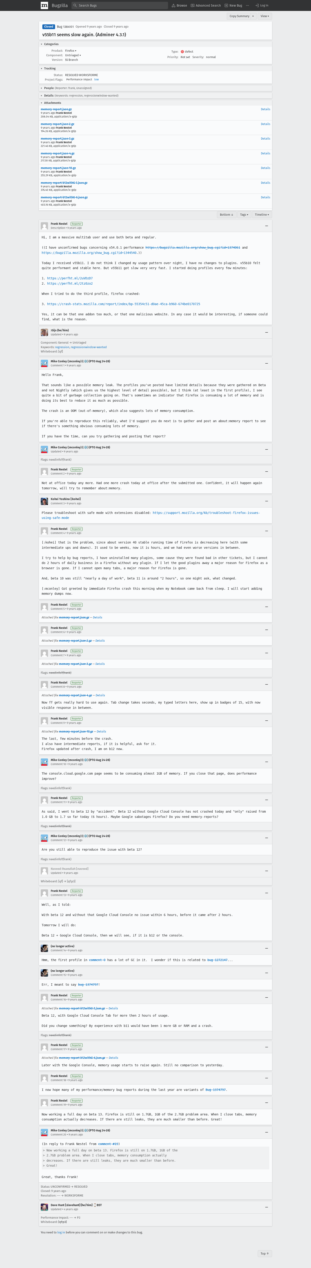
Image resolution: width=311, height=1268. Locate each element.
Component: (54, 55)
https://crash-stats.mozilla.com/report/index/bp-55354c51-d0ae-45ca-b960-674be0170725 (123, 304)
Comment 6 (58, 632)
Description (58, 228)
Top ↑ (265, 1253)
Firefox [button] (70, 50)
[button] (261, 5)
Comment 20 (58, 1134)
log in (61, 1232)
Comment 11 (58, 802)
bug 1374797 (88, 984)
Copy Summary (239, 16)
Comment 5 (58, 608)
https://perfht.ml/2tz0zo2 (70, 283)
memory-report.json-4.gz (57, 153)
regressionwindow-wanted (89, 347)
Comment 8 (58, 686)
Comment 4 (58, 533)
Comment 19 (58, 1104)
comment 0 (97, 960)
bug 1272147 (217, 960)
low (96, 79)
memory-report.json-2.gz (57, 124)
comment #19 (108, 1144)
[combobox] (119, 5)
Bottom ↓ (227, 214)
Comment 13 (58, 895)
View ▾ (265, 16)
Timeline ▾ (262, 214)
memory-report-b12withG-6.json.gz (64, 197)
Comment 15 (58, 975)
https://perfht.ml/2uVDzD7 (70, 278)
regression (62, 347)
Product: (57, 50)
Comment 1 (57, 365)
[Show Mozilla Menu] (44, 5)
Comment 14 (58, 950)
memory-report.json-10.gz (58, 168)
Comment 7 (57, 655)
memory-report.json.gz (56, 109)
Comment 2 (58, 473)
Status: (58, 75)
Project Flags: (54, 79)
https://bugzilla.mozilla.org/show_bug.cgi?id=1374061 (192, 247)
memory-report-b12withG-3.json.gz (64, 182)
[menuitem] (179, 5)
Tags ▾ (244, 214)
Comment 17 (58, 1049)
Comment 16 (58, 999)
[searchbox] (119, 5)
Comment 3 (58, 503)
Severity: (198, 57)
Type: (174, 51)
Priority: (172, 57)
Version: (57, 59)
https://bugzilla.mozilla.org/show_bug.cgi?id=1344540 (89, 253)
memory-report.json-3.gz (57, 138)
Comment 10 (58, 764)
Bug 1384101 (65, 27)
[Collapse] (266, 226)
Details (265, 109)
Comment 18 (58, 1080)
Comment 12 (58, 840)
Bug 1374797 (216, 1090)
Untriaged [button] (73, 55)
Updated (56, 334)
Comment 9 (58, 723)
